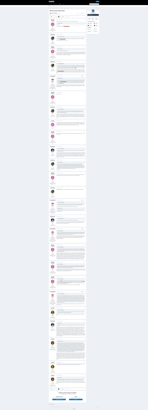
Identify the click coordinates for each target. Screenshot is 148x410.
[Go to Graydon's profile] (52, 124)
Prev (51, 16)
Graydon (52, 120)
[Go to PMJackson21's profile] (52, 150)
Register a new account (59, 399)
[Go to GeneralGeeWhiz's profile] (50, 13)
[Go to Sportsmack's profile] (52, 38)
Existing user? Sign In (92, 1)
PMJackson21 (52, 146)
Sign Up (97, 1)
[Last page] (64, 16)
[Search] (98, 4)
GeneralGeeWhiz (53, 76)
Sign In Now (75, 399)
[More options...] (85, 19)
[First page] (49, 16)
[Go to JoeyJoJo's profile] (52, 312)
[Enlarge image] (64, 26)
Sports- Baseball (58, 13)
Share (78, 13)
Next (62, 16)
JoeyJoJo (52, 307)
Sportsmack (53, 34)
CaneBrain (52, 375)
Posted (59, 19)
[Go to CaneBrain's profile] (52, 343)
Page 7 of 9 (67, 16)
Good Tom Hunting (52, 20)
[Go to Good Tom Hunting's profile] (52, 24)
